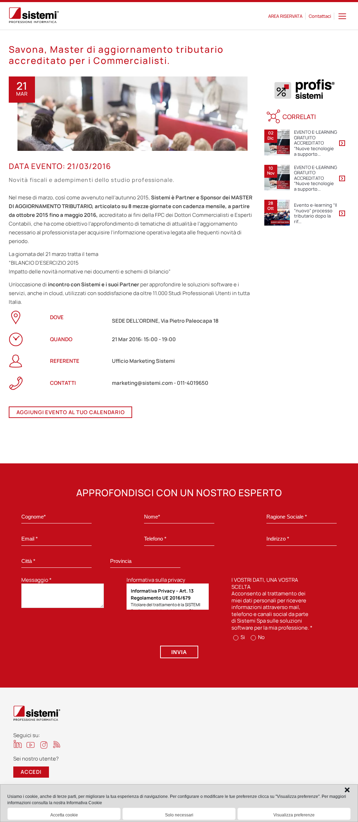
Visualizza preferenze (294, 815)
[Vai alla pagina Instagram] (44, 745)
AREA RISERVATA (285, 16)
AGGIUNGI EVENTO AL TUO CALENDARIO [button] (70, 412)
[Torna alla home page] (34, 16)
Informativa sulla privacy (156, 580)
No (261, 637)
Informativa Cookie (84, 802)
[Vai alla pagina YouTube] (30, 744)
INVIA (179, 652)
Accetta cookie (64, 815)
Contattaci (320, 16)
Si (242, 637)
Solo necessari (179, 815)
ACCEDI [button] (31, 772)
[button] (347, 789)
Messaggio (36, 580)
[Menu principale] (342, 16)
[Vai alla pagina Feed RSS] (56, 744)
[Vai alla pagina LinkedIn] (17, 744)
